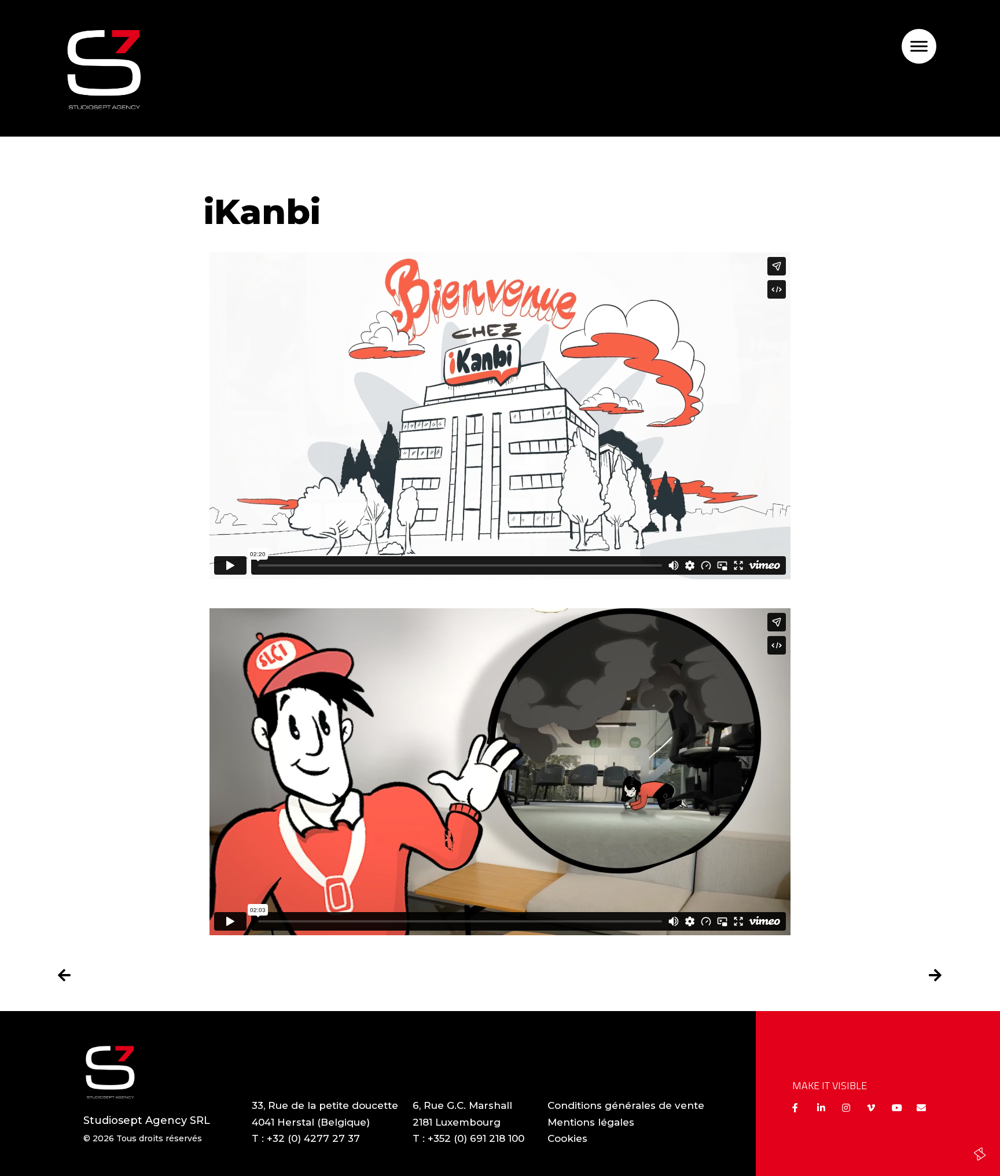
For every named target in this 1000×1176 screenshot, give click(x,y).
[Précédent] (279, 976)
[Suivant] (721, 976)
